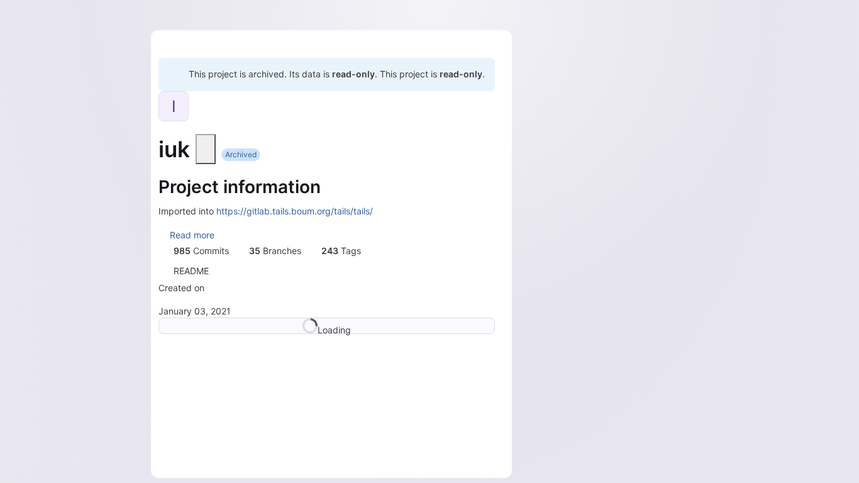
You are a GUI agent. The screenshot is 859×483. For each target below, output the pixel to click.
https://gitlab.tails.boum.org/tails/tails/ (294, 211)
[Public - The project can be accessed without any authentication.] (206, 149)
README (191, 270)
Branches (275, 250)
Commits (201, 250)
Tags (341, 250)
